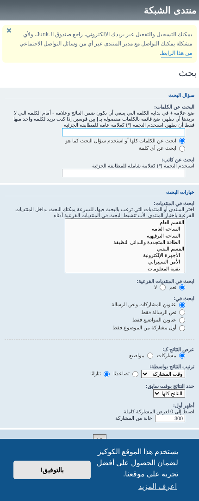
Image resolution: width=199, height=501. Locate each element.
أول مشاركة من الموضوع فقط (145, 327)
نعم (173, 287)
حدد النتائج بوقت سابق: (170, 386)
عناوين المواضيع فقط (155, 319)
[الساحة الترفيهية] (125, 236)
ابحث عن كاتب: (178, 159)
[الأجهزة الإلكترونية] (125, 255)
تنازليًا (96, 373)
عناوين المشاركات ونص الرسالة (145, 304)
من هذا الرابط (176, 53)
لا (156, 287)
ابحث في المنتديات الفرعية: (165, 281)
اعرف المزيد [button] (157, 486)
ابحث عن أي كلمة (158, 148)
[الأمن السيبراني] (125, 262)
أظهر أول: (183, 405)
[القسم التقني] (125, 249)
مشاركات (167, 355)
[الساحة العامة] (125, 229)
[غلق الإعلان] (8, 30)
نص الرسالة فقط (159, 312)
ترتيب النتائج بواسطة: (171, 366)
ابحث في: (184, 298)
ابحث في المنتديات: (174, 203)
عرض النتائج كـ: (178, 349)
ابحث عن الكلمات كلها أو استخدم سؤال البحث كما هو (121, 140)
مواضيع (137, 355)
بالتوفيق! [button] (52, 470)
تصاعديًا (122, 373)
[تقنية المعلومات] (125, 269)
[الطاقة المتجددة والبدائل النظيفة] (125, 242)
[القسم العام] (125, 222)
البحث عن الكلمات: (174, 106)
